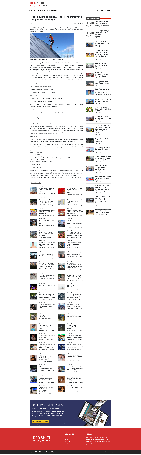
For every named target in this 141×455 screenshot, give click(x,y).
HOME (31, 10)
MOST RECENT (38, 10)
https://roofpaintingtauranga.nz (47, 71)
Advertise (67, 441)
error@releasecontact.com (37, 173)
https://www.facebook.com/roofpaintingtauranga (43, 106)
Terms (101, 452)
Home (66, 437)
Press (66, 439)
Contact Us (67, 444)
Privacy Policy (109, 452)
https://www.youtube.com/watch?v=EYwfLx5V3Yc (50, 148)
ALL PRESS (47, 10)
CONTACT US (55, 10)
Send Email (36, 154)
